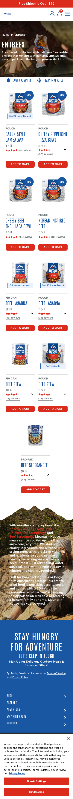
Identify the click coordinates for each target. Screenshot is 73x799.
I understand (36, 792)
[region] (36, 766)
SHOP (10, 695)
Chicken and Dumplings (27, 532)
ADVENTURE (13, 709)
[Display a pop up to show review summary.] (65, 150)
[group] (37, 81)
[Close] (68, 738)
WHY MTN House (16, 716)
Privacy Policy (20, 677)
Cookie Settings (36, 781)
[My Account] (52, 13)
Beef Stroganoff (21, 536)
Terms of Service (56, 673)
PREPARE (12, 702)
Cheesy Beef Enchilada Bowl (30, 529)
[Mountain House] (7, 14)
